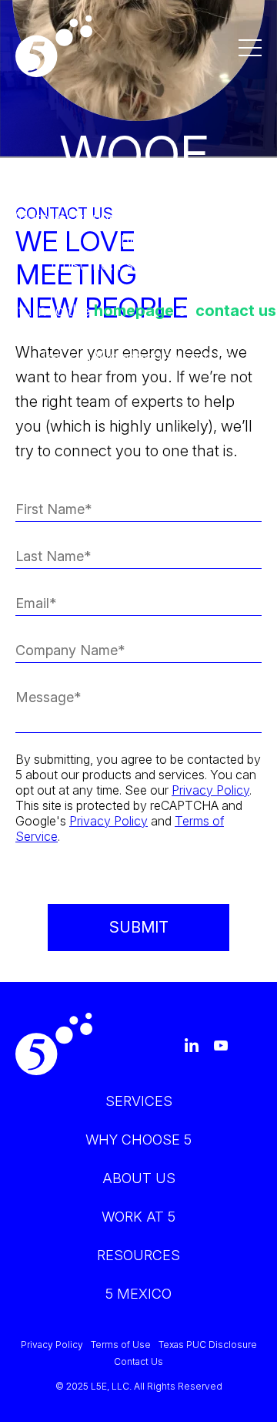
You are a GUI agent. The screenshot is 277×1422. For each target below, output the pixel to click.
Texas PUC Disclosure (208, 1345)
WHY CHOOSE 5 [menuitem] (138, 1139)
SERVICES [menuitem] (138, 1101)
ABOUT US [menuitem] (138, 1178)
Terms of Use (121, 1345)
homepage (134, 310)
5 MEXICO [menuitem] (138, 1294)
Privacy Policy (210, 790)
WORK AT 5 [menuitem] (138, 1217)
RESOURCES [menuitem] (138, 1255)
